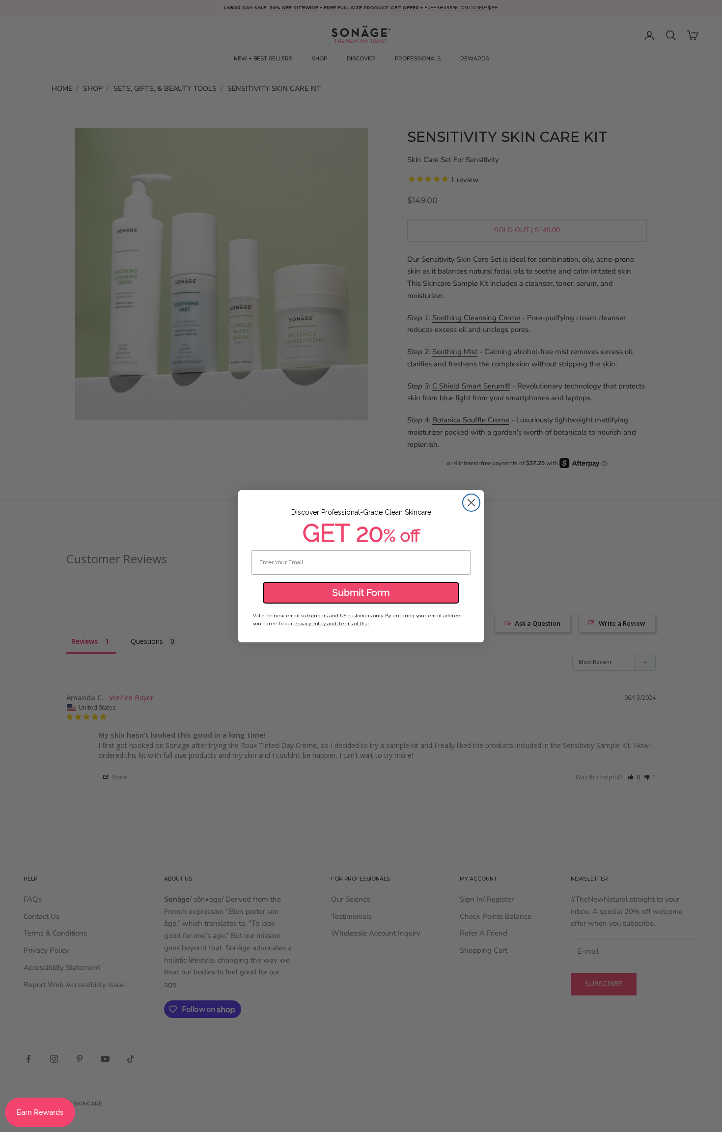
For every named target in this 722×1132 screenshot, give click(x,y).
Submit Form (361, 592)
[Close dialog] (471, 502)
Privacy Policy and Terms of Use (331, 623)
